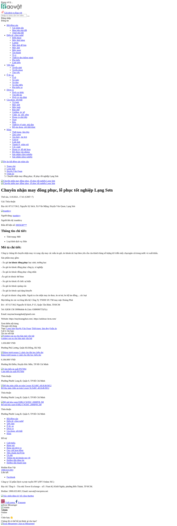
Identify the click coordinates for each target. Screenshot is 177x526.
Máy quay (16, 50)
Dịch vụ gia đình (19, 97)
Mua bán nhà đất (19, 30)
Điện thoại (16, 38)
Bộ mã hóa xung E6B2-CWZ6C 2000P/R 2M (21, 404)
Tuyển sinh (17, 67)
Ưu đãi (10, 455)
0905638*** (21, 225)
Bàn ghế (15, 110)
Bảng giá (11, 445)
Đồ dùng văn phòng (21, 152)
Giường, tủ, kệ (18, 112)
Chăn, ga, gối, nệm (20, 115)
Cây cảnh (16, 147)
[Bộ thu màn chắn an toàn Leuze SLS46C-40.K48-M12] (26, 385)
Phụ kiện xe (17, 87)
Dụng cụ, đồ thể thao (21, 149)
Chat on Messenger (26, 523)
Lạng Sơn (11, 169)
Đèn (14, 122)
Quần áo (10, 174)
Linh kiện (16, 62)
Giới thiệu (11, 443)
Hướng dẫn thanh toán (16, 463)
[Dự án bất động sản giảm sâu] (15, 161)
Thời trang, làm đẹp (20, 132)
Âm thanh (16, 52)
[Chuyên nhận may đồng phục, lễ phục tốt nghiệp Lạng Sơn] (28, 181)
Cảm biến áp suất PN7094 (12, 371)
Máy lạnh (16, 107)
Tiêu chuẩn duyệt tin (15, 453)
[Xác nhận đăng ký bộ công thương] (17, 496)
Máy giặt (16, 105)
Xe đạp (15, 82)
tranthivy (16, 215)
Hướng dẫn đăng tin (15, 460)
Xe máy (15, 80)
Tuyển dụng (17, 70)
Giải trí (15, 139)
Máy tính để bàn (19, 45)
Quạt (14, 119)
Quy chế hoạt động (15, 450)
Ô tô (14, 77)
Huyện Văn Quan (14, 171)
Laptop (15, 43)
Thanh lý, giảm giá (20, 144)
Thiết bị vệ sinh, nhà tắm (23, 124)
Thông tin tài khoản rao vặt (18, 458)
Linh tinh (16, 142)
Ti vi (14, 55)
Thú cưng (16, 134)
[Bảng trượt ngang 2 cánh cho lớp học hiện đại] (22, 352)
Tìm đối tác (17, 95)
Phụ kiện (16, 60)
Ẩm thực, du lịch (19, 137)
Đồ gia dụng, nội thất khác (23, 127)
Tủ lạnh (15, 102)
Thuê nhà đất (18, 33)
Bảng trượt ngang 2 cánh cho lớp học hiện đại (21, 355)
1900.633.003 (7, 470)
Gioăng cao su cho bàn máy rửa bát (16, 338)
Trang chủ (11, 166)
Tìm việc (16, 72)
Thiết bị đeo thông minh (22, 57)
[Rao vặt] (11, 9)
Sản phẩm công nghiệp (22, 154)
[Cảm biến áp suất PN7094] (13, 369)
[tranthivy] (6, 211)
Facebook (11, 477)
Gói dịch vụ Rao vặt (13, 13)
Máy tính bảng (18, 40)
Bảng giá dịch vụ (14, 448)
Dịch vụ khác (18, 92)
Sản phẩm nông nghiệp (22, 157)
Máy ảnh (16, 47)
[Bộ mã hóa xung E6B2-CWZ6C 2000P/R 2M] (22, 402)
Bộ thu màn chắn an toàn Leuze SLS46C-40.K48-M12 (25, 388)
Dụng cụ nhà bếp (19, 117)
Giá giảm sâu (18, 28)
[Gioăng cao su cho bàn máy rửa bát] (17, 336)
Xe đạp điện (17, 85)
